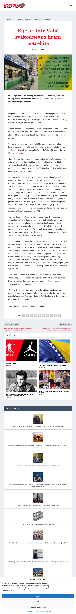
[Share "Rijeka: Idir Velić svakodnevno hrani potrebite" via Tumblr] (36, 315)
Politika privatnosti (40, 611)
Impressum (48, 611)
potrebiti (33, 306)
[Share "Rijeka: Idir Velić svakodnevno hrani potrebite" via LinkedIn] (44, 315)
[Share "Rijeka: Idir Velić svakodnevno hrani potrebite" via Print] (59, 315)
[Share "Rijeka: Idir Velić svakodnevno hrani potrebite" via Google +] (32, 315)
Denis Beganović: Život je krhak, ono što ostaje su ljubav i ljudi (38, 505)
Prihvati (38, 596)
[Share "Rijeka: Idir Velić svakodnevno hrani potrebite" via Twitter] (28, 315)
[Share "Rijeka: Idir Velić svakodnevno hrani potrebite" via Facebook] (24, 315)
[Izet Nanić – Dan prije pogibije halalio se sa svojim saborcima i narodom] (21, 381)
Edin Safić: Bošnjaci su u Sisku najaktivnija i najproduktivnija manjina (38, 466)
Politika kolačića (29, 611)
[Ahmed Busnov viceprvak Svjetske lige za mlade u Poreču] (54, 379)
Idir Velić (16, 306)
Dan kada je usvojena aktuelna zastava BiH (52, 365)
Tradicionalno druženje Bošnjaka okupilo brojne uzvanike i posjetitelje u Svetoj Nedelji (38, 543)
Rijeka (42, 306)
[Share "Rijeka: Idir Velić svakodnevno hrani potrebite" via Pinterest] (40, 315)
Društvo (42, 49)
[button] (73, 580)
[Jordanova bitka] (21, 350)
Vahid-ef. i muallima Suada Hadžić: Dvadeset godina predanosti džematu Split (38, 426)
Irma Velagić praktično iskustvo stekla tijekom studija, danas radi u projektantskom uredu (38, 562)
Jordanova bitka (11, 363)
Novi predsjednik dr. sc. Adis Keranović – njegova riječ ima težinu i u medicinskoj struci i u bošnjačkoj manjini (38, 485)
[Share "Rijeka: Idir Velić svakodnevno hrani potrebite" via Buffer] (48, 315)
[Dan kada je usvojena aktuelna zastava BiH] (54, 351)
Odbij (38, 602)
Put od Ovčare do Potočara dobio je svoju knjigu (38, 524)
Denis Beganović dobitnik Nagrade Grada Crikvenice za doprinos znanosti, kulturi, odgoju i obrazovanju (38, 446)
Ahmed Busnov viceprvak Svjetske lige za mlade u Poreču (54, 392)
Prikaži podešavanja (38, 607)
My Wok (25, 306)
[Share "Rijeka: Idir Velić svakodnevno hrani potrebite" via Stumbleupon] (52, 315)
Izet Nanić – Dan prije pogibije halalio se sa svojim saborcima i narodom (19, 395)
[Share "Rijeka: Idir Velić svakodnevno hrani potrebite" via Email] (55, 315)
